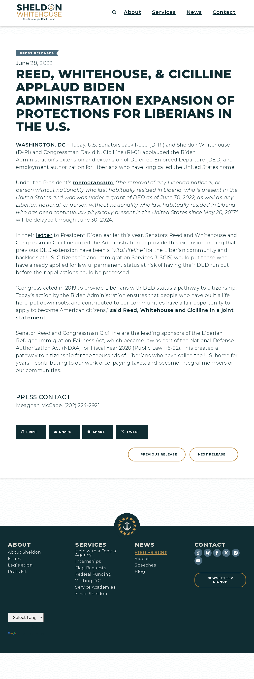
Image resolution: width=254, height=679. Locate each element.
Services (90, 544)
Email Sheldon (91, 594)
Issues (14, 559)
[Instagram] (236, 553)
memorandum (93, 183)
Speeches (145, 565)
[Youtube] (198, 561)
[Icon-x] (226, 553)
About (19, 544)
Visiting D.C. (88, 581)
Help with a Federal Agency (96, 553)
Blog (140, 571)
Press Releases (37, 53)
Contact (209, 544)
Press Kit (17, 571)
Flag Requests (90, 568)
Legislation (20, 565)
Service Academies (95, 587)
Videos (142, 559)
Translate (31, 634)
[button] (135, 12)
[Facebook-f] (217, 553)
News (145, 544)
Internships (88, 561)
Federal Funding (93, 574)
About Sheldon (24, 552)
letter (44, 235)
